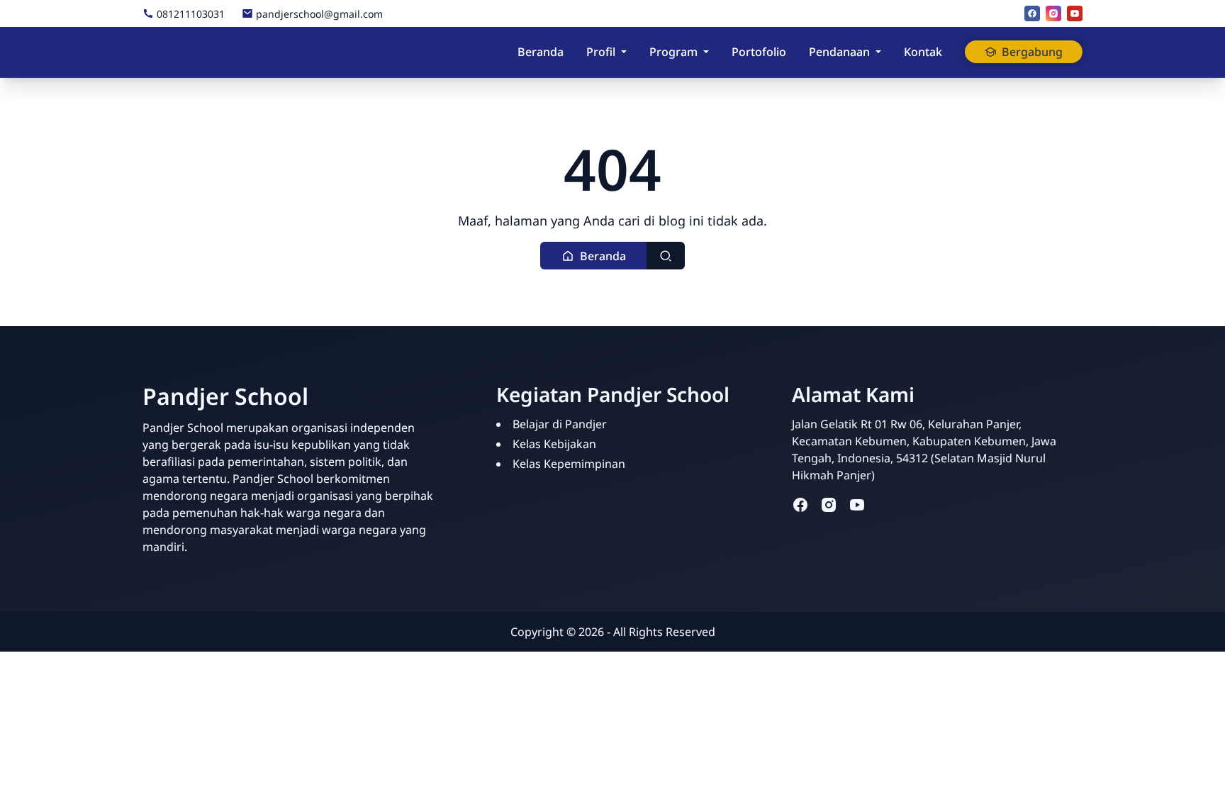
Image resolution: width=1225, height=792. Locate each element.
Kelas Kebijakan (554, 444)
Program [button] (673, 52)
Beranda (541, 52)
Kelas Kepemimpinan (569, 464)
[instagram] (1053, 13)
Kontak (923, 52)
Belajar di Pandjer (560, 424)
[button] (593, 255)
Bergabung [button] (1032, 52)
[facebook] (1032, 13)
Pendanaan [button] (839, 52)
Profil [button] (600, 52)
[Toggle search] (666, 255)
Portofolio (759, 52)
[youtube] (1075, 13)
